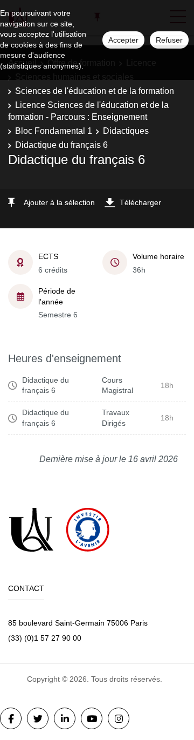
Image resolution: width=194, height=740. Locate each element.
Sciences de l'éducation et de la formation (94, 91)
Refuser (169, 40)
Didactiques (126, 130)
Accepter (123, 40)
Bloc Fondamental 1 (53, 130)
